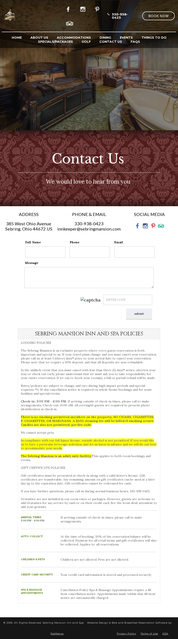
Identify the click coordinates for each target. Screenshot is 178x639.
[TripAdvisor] (70, 23)
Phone (74, 242)
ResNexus (57, 633)
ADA (165, 633)
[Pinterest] (98, 8)
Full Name (33, 242)
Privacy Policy (126, 633)
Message (31, 263)
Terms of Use (149, 633)
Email (118, 242)
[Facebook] (69, 8)
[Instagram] (84, 8)
